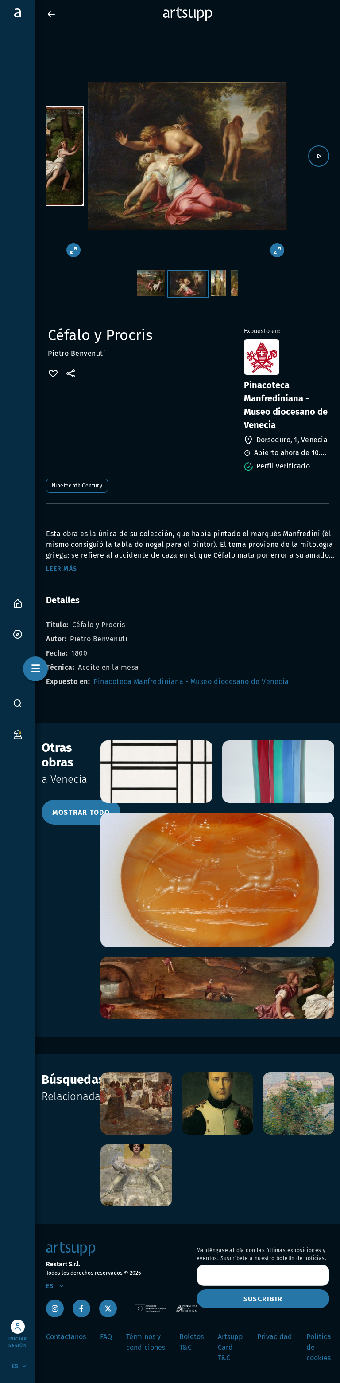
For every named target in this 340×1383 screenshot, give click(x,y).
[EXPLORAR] (18, 633)
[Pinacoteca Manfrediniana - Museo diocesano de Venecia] (286, 357)
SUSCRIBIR (262, 1299)
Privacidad (274, 1336)
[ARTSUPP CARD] (18, 734)
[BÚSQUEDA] (18, 703)
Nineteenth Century (77, 486)
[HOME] (18, 602)
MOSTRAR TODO (81, 812)
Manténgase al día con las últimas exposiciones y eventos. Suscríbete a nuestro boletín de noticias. (261, 1254)
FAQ (106, 1336)
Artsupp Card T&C (230, 1347)
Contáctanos (66, 1336)
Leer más (61, 569)
